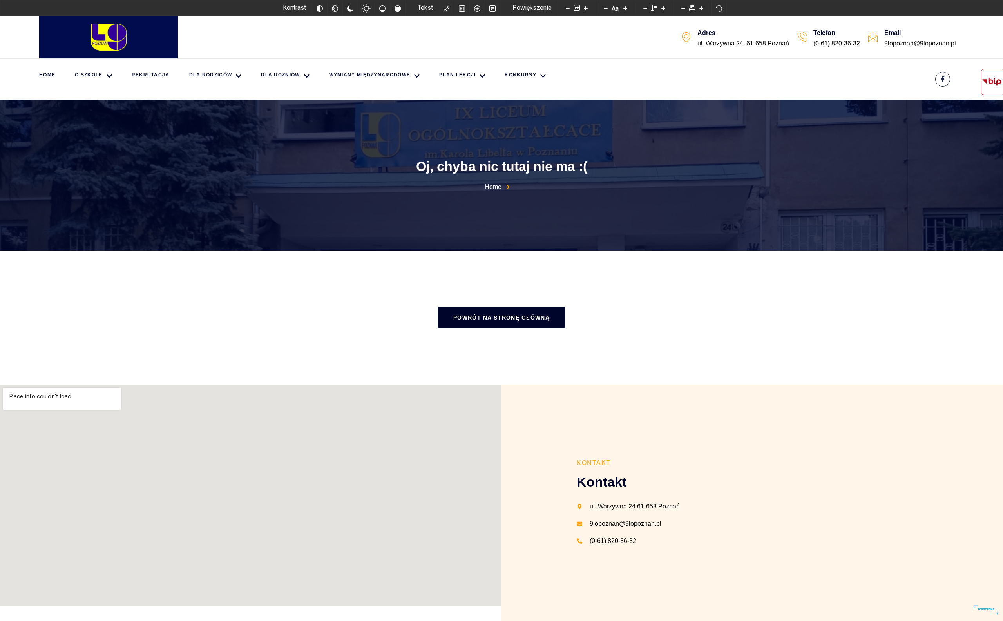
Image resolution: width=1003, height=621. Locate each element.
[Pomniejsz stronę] (568, 8)
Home (47, 75)
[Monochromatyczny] (335, 8)
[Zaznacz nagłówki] (462, 8)
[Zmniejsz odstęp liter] (683, 8)
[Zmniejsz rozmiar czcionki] (606, 8)
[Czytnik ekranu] (477, 8)
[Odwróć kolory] (320, 8)
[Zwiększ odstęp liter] (701, 8)
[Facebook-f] (942, 79)
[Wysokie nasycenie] (398, 8)
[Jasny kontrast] (366, 8)
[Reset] (719, 8)
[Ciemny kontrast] (350, 8)
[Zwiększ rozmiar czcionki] (625, 8)
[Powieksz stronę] (586, 8)
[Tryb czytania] (492, 8)
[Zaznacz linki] (446, 8)
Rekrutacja (151, 75)
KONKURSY (520, 75)
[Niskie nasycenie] (382, 8)
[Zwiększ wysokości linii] (663, 8)
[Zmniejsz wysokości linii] (645, 8)
